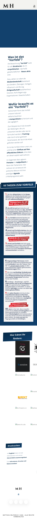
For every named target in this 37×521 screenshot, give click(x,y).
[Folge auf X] (16, 502)
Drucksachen (14, 445)
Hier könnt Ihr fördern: (17, 336)
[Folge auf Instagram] (21, 502)
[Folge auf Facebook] (11, 502)
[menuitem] (8, 5)
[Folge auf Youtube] (26, 502)
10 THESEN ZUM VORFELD (18, 185)
